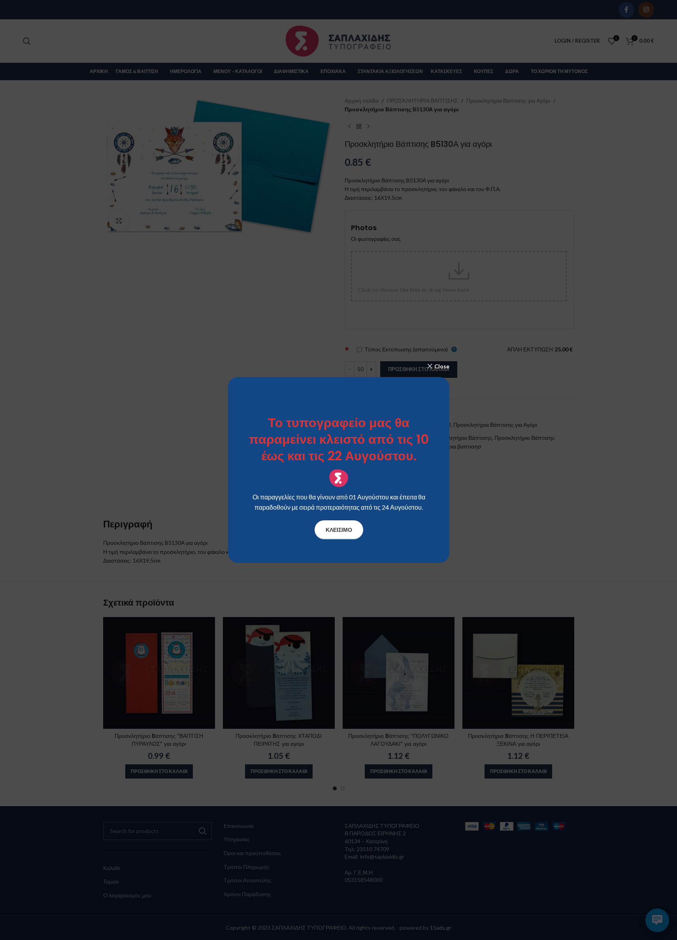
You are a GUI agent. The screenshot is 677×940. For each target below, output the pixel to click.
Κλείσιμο (338, 529)
